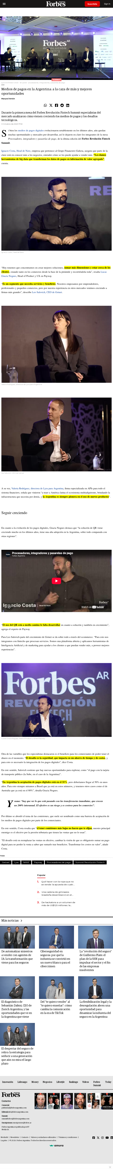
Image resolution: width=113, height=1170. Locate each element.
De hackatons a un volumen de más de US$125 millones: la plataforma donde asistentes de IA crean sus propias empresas (58, 904)
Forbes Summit (97, 1083)
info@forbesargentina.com (18, 1112)
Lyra (16, 862)
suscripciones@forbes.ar (22, 1123)
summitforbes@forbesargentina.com (15, 1119)
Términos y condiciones (67, 1137)
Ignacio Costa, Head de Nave (15, 150)
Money (35, 1082)
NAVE (26, 862)
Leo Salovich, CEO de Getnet (47, 292)
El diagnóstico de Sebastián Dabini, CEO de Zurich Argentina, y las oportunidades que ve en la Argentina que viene (16, 1009)
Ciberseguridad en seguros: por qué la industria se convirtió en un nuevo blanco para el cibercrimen (55, 959)
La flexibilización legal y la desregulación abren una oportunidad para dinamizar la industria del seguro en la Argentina (95, 1009)
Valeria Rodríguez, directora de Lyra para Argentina (37, 488)
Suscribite (92, 4)
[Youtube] (107, 1138)
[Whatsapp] (45, 105)
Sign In (107, 4)
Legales (4, 1140)
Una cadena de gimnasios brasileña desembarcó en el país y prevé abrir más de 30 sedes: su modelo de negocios (58, 893)
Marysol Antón (8, 99)
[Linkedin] (67, 105)
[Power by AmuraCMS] (56, 1145)
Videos (85, 1082)
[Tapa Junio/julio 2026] (40, 1101)
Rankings (73, 1082)
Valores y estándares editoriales (43, 1137)
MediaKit (4, 1137)
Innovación (7, 1082)
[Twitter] (51, 105)
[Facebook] (56, 105)
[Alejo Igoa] (67, 1101)
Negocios (47, 1082)
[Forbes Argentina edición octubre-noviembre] (93, 1101)
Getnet (5, 862)
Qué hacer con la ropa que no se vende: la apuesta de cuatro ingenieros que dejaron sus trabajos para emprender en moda (58, 883)
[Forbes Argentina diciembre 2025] (80, 1101)
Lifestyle (60, 1082)
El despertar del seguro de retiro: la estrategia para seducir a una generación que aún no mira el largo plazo (17, 1056)
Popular (41, 875)
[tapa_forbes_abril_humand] (53, 1101)
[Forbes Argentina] (56, 3)
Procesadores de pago (59, 862)
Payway (38, 862)
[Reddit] (62, 105)
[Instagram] (102, 1138)
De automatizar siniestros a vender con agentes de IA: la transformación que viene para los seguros (17, 957)
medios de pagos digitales (31, 130)
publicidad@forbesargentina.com (14, 1108)
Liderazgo (22, 1082)
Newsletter (14, 1137)
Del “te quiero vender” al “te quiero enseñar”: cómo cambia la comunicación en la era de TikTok (56, 1007)
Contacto (25, 1137)
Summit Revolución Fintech (90, 862)
